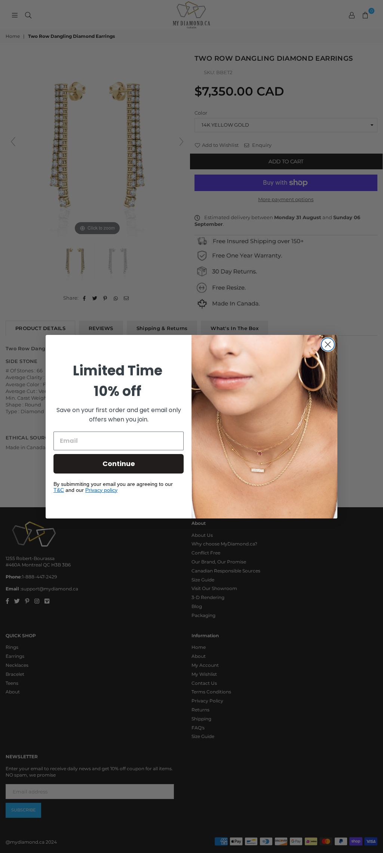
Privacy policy (101, 490)
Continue (118, 463)
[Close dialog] (327, 344)
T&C (58, 490)
